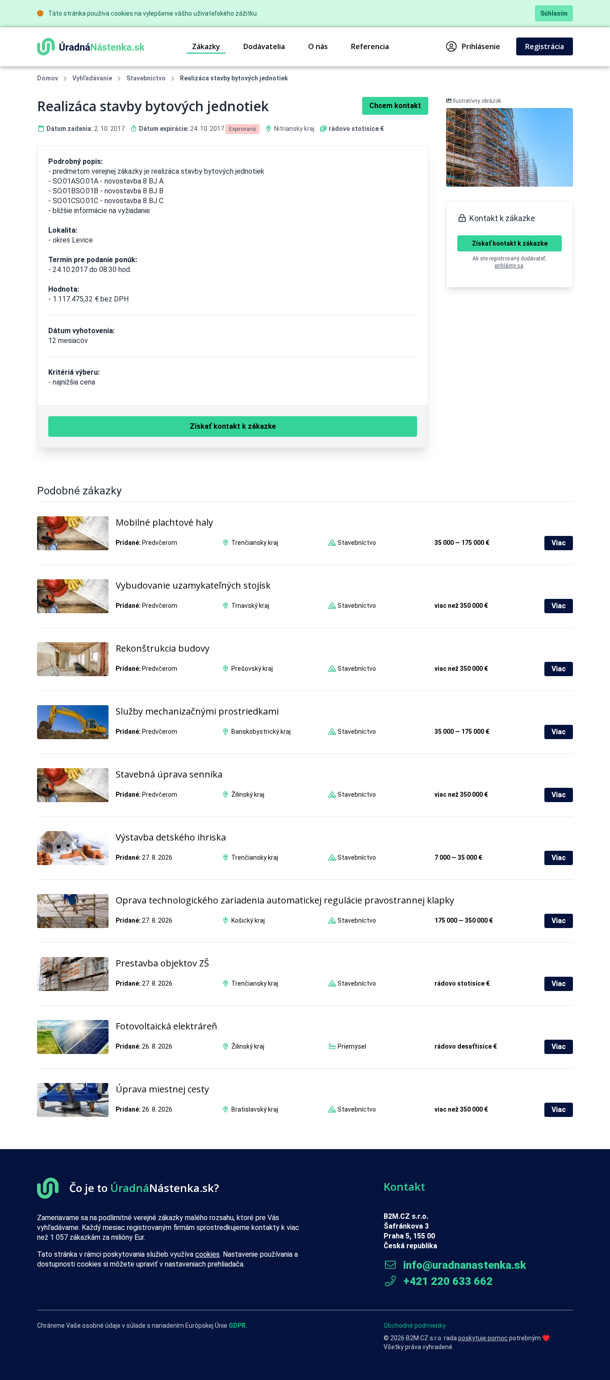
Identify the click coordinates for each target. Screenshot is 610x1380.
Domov (47, 78)
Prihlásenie (481, 46)
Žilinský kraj (247, 794)
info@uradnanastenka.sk (463, 1265)
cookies (207, 1254)
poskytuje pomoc (483, 1338)
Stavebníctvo (146, 78)
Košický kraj (248, 920)
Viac (559, 543)
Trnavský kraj (250, 605)
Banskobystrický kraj (261, 731)
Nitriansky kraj (294, 128)
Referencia (370, 46)
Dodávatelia (264, 46)
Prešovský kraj (252, 668)
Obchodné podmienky (415, 1325)
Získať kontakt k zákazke (509, 243)
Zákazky (206, 46)
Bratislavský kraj (254, 1109)
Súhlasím (554, 13)
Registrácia (544, 46)
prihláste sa (509, 266)
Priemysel (352, 1046)
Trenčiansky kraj (254, 542)
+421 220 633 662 (447, 1281)
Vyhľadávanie (92, 78)
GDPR (237, 1325)
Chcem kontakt (395, 105)
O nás (318, 46)
